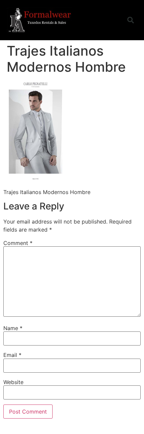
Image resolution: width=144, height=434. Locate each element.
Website (13, 382)
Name (12, 328)
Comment (17, 243)
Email (12, 355)
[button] (111, 20)
